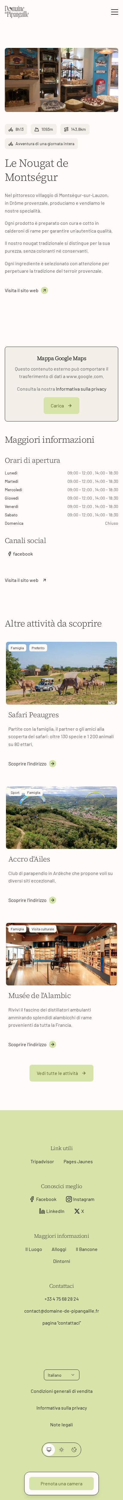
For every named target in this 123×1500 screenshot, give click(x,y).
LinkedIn (55, 1211)
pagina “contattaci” (61, 1322)
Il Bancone (87, 1249)
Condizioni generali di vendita (62, 1391)
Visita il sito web (22, 290)
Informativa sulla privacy (81, 389)
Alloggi (59, 1249)
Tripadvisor (42, 1161)
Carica (57, 405)
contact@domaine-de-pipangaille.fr (61, 1311)
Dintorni (61, 1261)
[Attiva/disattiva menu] (114, 12)
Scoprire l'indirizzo (27, 763)
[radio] (49, 1450)
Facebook (46, 1199)
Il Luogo (33, 1249)
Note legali (61, 1424)
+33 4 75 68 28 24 (61, 1299)
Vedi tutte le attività (57, 1073)
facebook (23, 553)
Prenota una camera (61, 1483)
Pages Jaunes (78, 1161)
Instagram (83, 1199)
